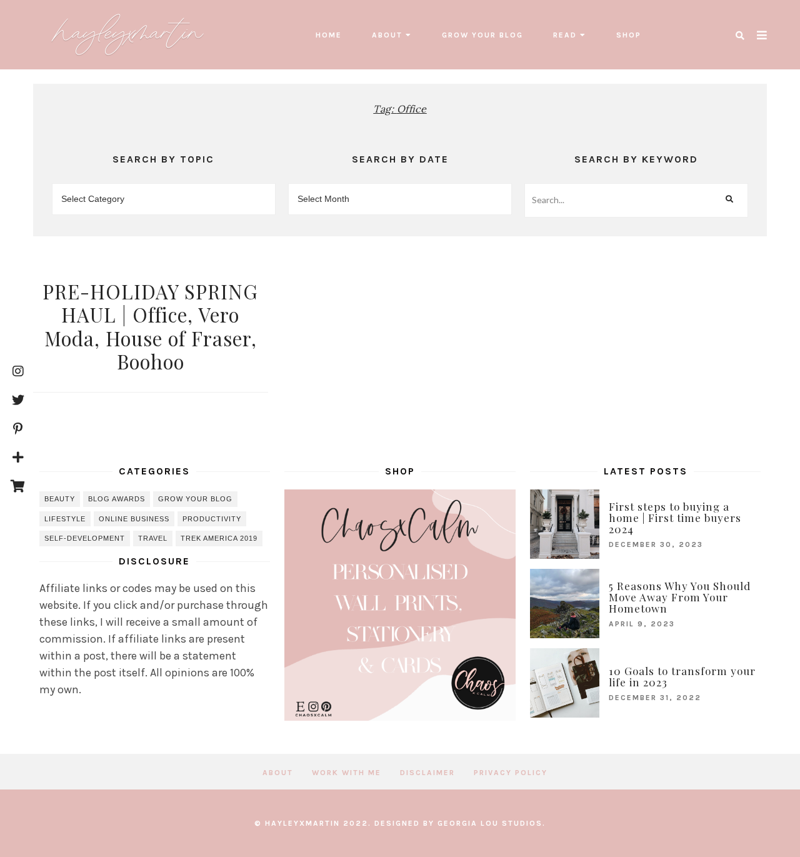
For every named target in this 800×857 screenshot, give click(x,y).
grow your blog (482, 35)
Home (329, 35)
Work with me (346, 772)
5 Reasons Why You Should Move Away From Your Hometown (680, 597)
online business (134, 519)
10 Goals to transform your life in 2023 (682, 676)
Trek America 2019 (219, 538)
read (565, 35)
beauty (59, 499)
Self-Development (84, 538)
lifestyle (65, 519)
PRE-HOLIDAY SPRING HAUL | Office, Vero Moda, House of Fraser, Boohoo (150, 326)
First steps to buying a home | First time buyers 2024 (675, 517)
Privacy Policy (511, 772)
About (387, 35)
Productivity (211, 519)
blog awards (116, 499)
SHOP (628, 35)
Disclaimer (427, 772)
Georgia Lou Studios (490, 823)
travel (153, 538)
